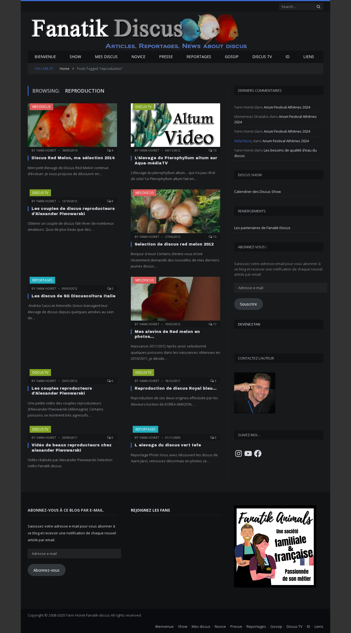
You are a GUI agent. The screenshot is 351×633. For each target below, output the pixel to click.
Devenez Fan (249, 324)
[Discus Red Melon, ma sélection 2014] (72, 126)
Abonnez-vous (46, 570)
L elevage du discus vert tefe (168, 445)
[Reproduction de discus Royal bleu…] (175, 375)
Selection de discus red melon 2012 (174, 244)
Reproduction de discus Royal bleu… (176, 388)
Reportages (198, 56)
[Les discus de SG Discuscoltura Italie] (72, 282)
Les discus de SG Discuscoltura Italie (73, 296)
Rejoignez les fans (150, 510)
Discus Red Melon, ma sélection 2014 (73, 158)
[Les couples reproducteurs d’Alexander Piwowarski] (72, 375)
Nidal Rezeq (243, 140)
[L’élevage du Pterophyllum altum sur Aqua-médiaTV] (175, 126)
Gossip (232, 56)
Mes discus (106, 56)
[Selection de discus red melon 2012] (175, 212)
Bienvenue (45, 56)
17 (214, 324)
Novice (138, 56)
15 (214, 150)
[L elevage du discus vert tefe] (175, 431)
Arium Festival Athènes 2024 (287, 107)
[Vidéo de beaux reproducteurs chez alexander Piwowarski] (72, 431)
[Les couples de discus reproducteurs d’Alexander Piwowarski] (72, 195)
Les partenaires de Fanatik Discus (262, 227)
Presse (166, 56)
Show (75, 56)
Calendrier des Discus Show (257, 191)
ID (287, 56)
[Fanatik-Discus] (139, 31)
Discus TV (262, 56)
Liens (308, 56)
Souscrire (248, 304)
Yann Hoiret (46, 150)
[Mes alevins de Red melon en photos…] (175, 300)
